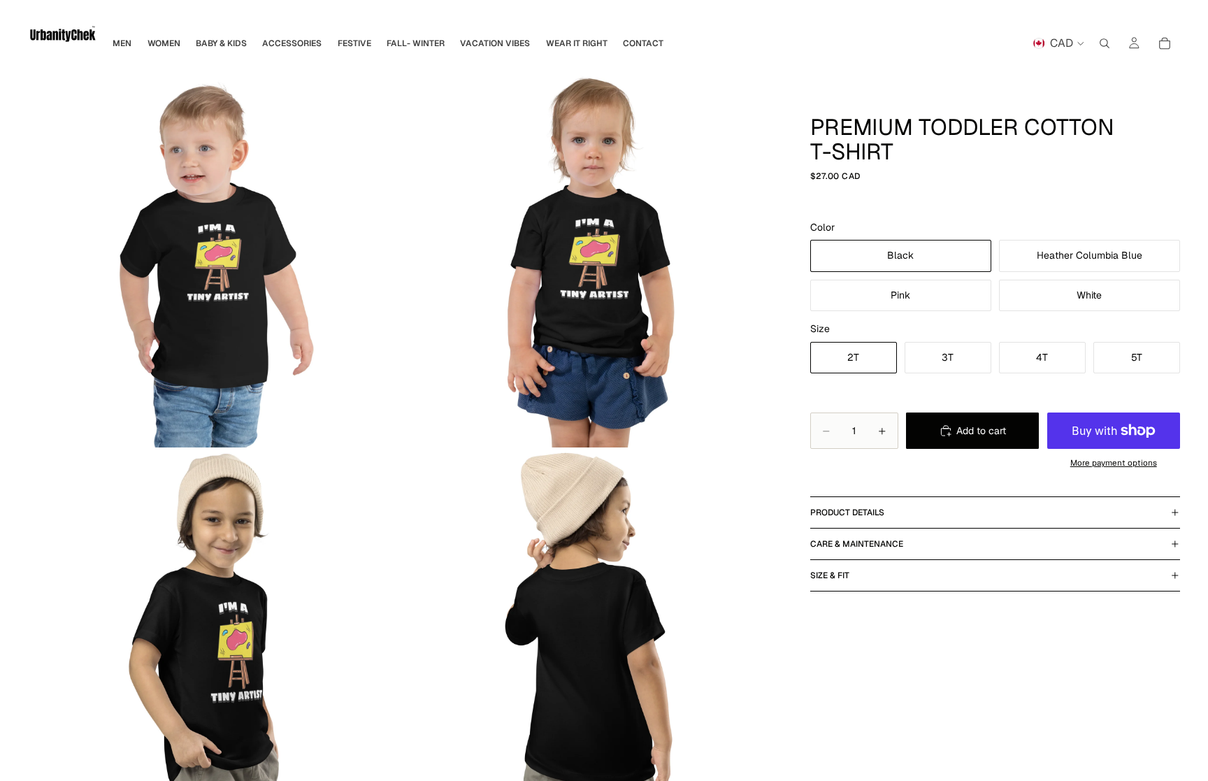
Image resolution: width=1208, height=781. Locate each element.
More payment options (1113, 462)
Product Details (847, 512)
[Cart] (1164, 43)
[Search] (1104, 43)
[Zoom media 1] (216, 258)
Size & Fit (829, 575)
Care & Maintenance (856, 544)
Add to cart (981, 430)
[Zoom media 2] (593, 258)
